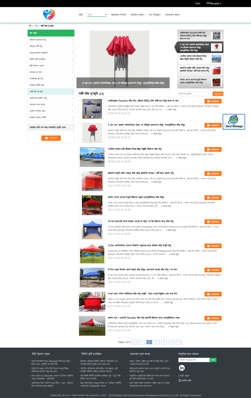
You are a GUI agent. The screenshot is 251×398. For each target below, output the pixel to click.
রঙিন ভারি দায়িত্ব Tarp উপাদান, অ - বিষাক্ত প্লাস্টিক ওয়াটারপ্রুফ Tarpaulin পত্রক (100, 384)
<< (141, 342)
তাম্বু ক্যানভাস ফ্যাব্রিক (39, 52)
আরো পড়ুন (172, 109)
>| (179, 342)
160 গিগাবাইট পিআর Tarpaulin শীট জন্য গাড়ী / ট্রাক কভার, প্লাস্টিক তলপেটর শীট (50, 362)
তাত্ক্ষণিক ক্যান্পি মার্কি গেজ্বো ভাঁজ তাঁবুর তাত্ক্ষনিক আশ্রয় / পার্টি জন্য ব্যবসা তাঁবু (194, 69)
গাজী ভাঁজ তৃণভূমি (36, 91)
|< (134, 342)
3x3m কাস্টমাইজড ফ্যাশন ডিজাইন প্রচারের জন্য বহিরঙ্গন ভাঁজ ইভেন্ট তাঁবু (139, 245)
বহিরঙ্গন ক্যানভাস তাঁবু (38, 39)
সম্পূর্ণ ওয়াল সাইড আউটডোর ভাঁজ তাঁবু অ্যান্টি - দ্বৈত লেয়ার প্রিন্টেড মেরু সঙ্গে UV (142, 293)
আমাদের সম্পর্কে (118, 14)
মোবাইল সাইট (186, 380)
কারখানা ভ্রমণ (137, 14)
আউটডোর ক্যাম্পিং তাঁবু (38, 98)
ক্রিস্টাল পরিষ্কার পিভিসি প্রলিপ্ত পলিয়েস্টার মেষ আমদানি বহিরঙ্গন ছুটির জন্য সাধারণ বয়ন (98, 362)
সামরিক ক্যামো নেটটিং (38, 117)
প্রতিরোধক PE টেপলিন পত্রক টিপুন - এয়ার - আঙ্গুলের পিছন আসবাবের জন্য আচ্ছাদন (52, 384)
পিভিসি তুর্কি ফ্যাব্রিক (37, 59)
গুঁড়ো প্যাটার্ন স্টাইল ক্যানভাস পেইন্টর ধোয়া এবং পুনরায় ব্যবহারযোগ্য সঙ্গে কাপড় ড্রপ (149, 384)
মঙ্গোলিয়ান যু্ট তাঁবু (36, 78)
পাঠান (213, 359)
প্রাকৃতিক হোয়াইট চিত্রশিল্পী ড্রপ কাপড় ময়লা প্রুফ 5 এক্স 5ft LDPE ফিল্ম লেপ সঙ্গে (149, 377)
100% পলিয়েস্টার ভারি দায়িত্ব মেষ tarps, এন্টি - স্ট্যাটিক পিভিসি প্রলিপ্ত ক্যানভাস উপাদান (99, 370)
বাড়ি (81, 14)
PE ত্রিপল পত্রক (37, 65)
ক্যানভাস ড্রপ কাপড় (37, 104)
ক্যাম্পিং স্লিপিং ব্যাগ (37, 111)
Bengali (214, 3)
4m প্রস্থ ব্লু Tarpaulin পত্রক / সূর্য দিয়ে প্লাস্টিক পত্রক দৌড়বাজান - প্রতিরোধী (52, 377)
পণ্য (89, 14)
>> (171, 342)
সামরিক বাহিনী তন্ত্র (37, 85)
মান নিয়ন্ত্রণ (154, 14)
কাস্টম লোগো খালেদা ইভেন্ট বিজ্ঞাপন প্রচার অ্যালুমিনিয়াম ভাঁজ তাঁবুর (193, 81)
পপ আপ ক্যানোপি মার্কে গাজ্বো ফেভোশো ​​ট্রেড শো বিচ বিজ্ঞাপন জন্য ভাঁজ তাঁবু (140, 221)
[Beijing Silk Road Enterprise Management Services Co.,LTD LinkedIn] (181, 368)
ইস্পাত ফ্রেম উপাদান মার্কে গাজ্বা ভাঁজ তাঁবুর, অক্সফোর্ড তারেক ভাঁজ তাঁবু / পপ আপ (142, 269)
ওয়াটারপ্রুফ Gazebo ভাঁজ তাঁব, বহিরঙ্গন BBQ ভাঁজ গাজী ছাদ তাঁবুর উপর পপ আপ (193, 35)
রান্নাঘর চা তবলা (36, 72)
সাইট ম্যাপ (184, 375)
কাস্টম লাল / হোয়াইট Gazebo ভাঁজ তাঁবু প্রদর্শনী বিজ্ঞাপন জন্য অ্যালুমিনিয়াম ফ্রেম (144, 317)
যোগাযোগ (215, 101)
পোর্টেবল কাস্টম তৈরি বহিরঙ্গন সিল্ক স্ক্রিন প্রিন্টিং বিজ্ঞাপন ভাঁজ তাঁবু (193, 57)
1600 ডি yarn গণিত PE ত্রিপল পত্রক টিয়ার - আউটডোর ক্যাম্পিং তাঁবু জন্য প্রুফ (50, 370)
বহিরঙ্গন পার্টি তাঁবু (36, 46)
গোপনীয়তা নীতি (55, 395)
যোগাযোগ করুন (172, 14)
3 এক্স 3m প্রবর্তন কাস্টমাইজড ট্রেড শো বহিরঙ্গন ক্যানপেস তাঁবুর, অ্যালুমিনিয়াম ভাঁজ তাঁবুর (194, 47)
